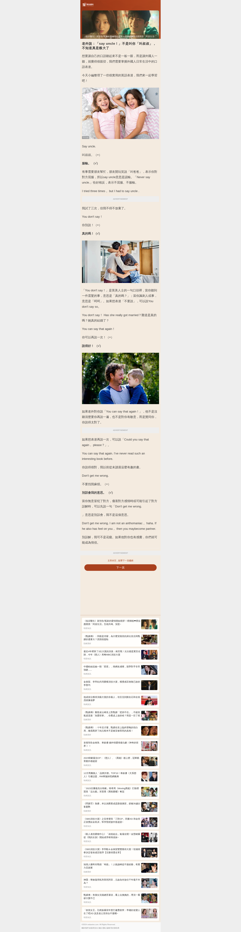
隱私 (104, 928)
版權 (108, 928)
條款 (100, 928)
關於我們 (85, 928)
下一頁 (120, 567)
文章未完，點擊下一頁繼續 (120, 560)
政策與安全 (93, 928)
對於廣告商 (114, 928)
